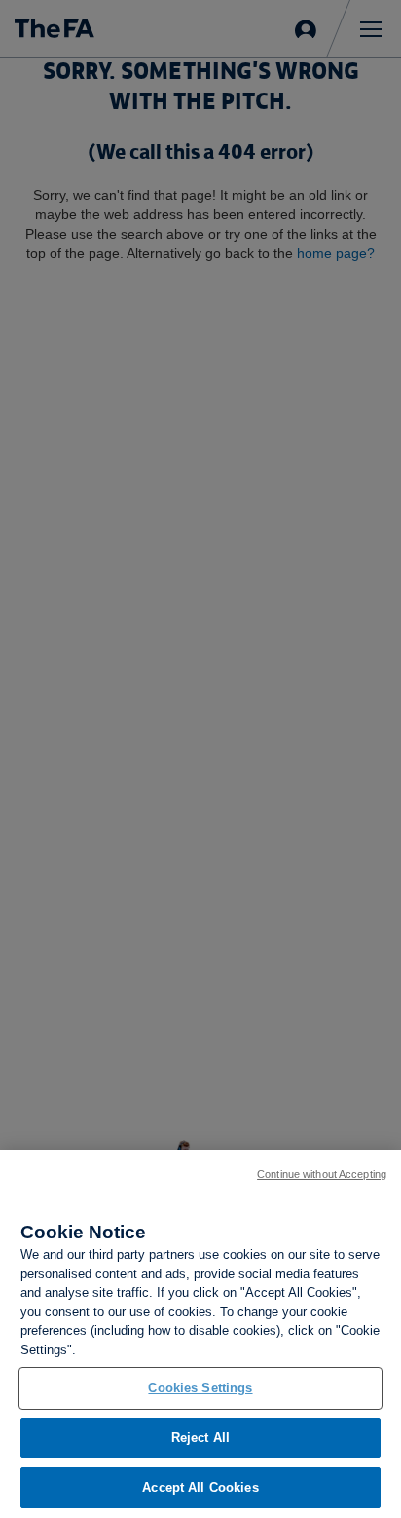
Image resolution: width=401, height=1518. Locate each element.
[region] (200, 1334)
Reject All (200, 1437)
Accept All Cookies (200, 1487)
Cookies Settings (200, 1388)
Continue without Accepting (321, 1174)
